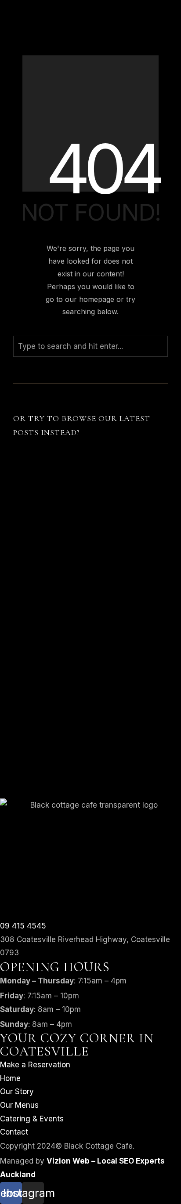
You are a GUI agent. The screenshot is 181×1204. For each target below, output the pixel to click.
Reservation (21, 476)
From (9, 63)
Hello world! (43, 614)
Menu (10, 24)
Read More (41, 636)
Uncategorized (129, 627)
